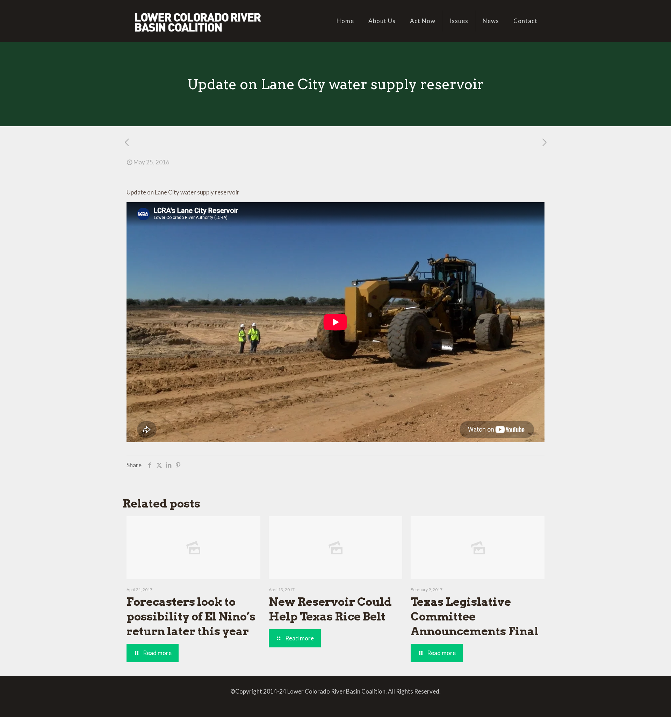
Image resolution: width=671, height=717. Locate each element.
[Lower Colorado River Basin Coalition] (198, 21)
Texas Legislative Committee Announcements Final (475, 616)
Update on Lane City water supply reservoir (183, 192)
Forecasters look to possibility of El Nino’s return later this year (191, 616)
